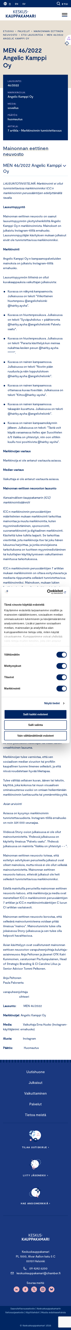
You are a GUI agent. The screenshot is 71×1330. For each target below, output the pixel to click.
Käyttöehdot (32, 1312)
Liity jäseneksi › (35, 1175)
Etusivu (8, 31)
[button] (62, 3)
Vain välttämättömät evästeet (35, 735)
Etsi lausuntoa (32, 34)
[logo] (21, 13)
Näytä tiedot (52, 703)
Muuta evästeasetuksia (53, 1312)
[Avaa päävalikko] (64, 14)
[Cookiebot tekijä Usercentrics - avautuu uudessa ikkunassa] (51, 591)
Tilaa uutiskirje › (35, 1147)
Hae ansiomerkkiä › (35, 1203)
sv (23, 3)
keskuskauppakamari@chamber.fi (38, 1273)
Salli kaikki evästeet (35, 714)
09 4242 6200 (38, 1268)
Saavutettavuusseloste (22, 1308)
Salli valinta (35, 725)
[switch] (61, 666)
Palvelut (24, 31)
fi (10, 3)
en (16, 3)
